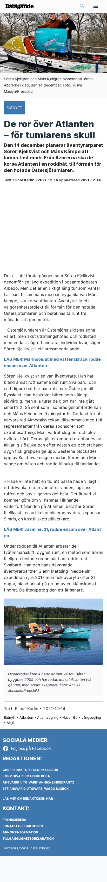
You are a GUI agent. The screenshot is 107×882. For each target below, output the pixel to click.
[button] (82, 6)
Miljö (10, 723)
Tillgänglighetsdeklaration (28, 838)
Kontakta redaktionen (23, 826)
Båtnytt (10, 717)
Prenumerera (14, 820)
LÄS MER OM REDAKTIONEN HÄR (28, 798)
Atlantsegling (47, 717)
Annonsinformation (20, 832)
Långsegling (91, 717)
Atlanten (26, 717)
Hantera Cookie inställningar (26, 848)
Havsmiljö (70, 717)
